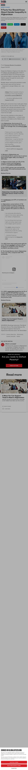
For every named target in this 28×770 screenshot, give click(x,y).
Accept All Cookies (14, 762)
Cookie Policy (14, 768)
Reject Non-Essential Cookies (14, 765)
